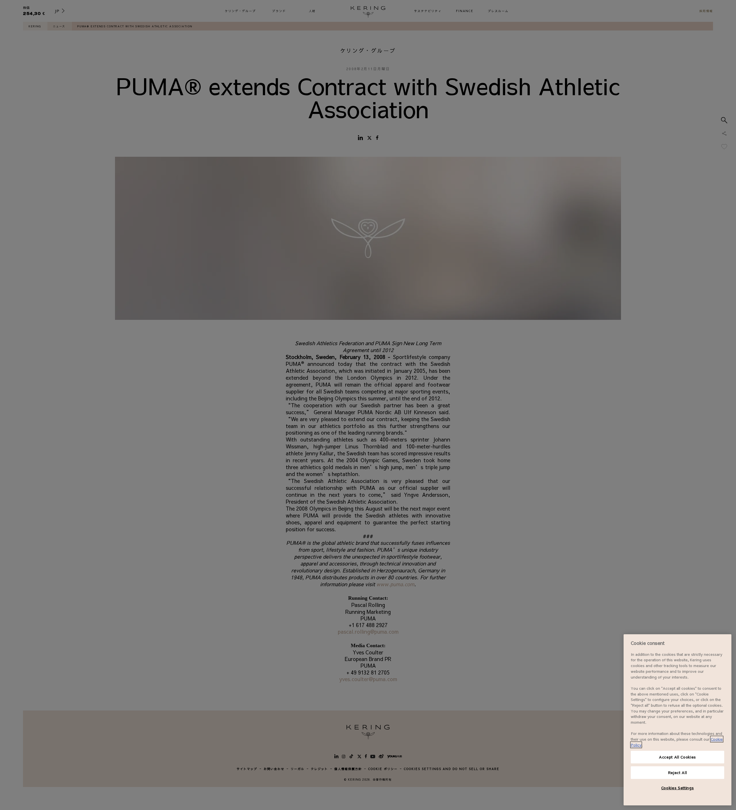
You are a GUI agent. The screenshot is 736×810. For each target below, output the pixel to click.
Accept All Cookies (677, 757)
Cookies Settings (677, 787)
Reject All (677, 772)
